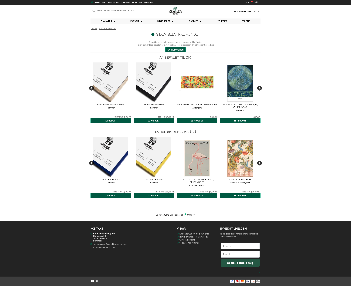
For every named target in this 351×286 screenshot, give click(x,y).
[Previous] (91, 88)
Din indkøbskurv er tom (244, 11)
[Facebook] (92, 280)
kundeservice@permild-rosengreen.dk (110, 244)
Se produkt (111, 120)
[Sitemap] (260, 272)
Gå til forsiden (175, 49)
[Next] (259, 88)
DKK (247, 2)
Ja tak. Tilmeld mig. (240, 263)
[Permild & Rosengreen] (175, 11)
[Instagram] (96, 280)
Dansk (255, 2)
